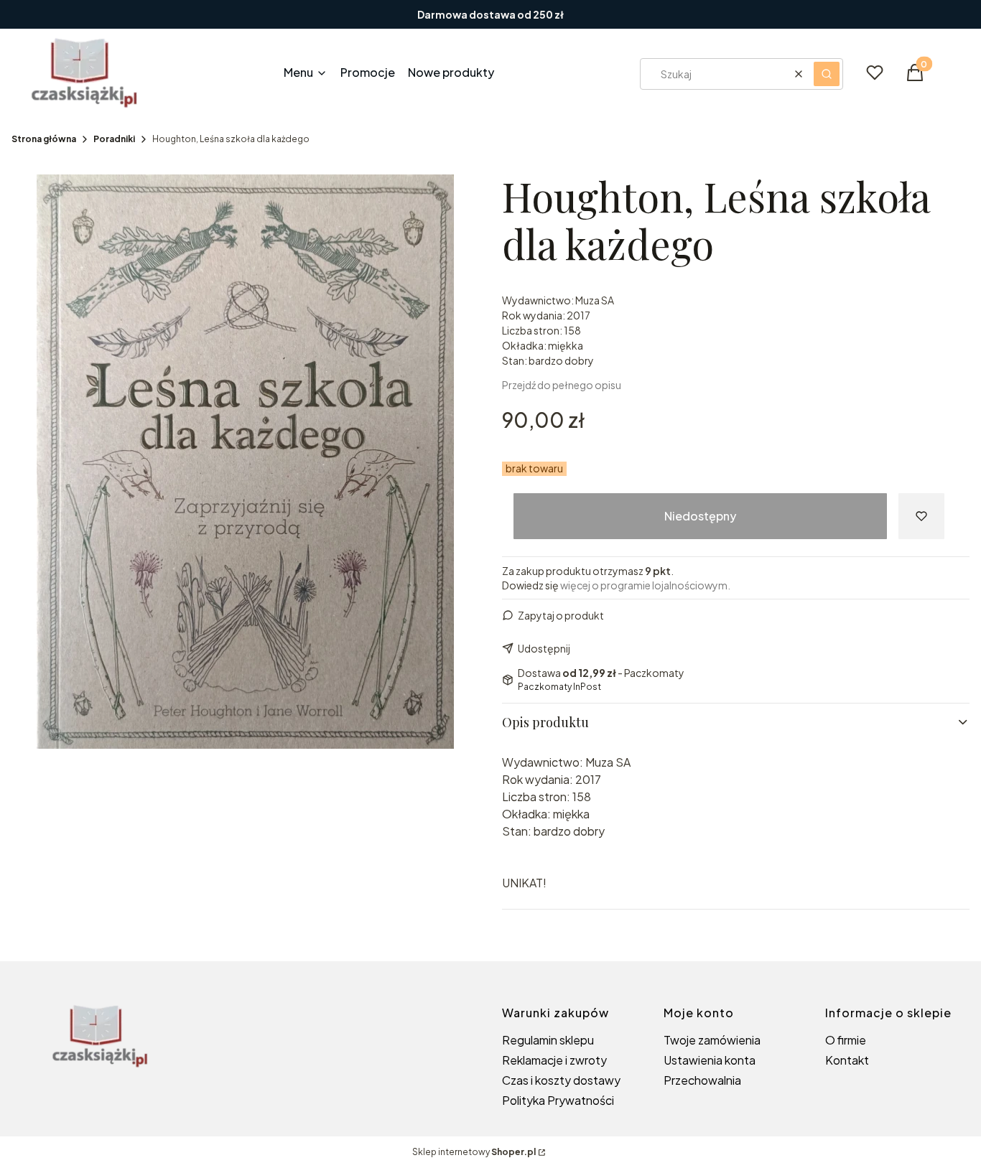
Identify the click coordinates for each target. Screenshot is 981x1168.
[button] (827, 74)
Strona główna (43, 139)
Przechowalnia (702, 1080)
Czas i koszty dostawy (561, 1080)
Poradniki (114, 139)
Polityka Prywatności (558, 1100)
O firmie (845, 1039)
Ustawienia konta (709, 1059)
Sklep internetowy (474, 1151)
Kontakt (847, 1059)
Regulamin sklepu (548, 1039)
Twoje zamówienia (712, 1039)
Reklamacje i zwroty (554, 1059)
